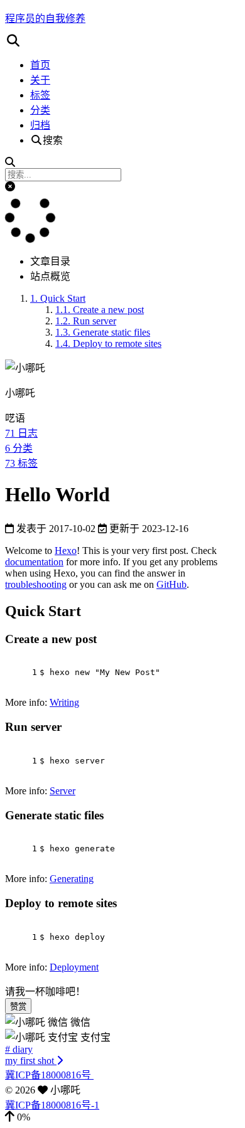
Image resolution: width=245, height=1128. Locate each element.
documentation (34, 561)
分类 (40, 110)
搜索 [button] (53, 140)
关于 (40, 80)
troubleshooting (36, 584)
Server (62, 790)
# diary (19, 1049)
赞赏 (18, 1006)
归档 (40, 125)
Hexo (66, 550)
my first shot (31, 1060)
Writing (64, 702)
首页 (40, 65)
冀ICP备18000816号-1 (52, 1105)
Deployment (74, 967)
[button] (122, 40)
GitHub (171, 584)
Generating (72, 878)
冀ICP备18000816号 (49, 1075)
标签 (40, 95)
